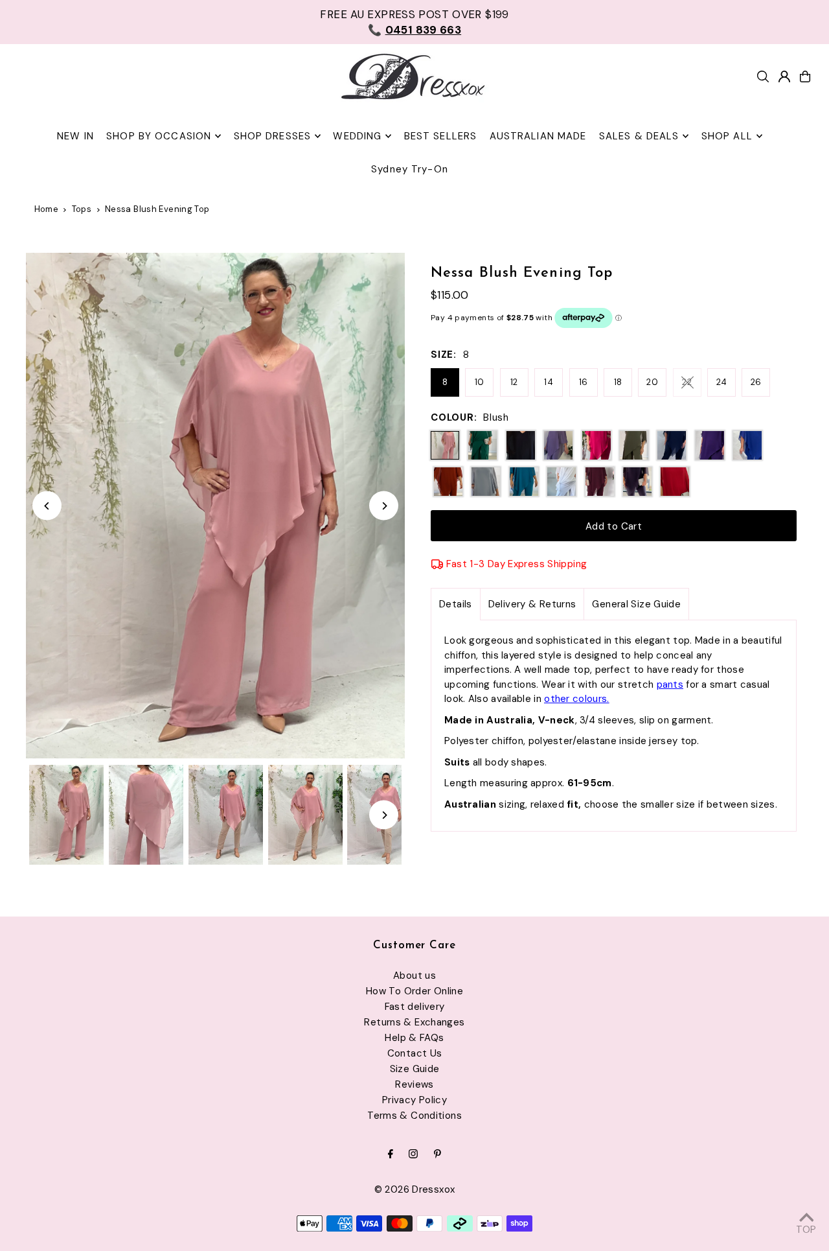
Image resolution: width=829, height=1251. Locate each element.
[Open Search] (763, 76)
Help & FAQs (414, 1037)
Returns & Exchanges (414, 1022)
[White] (561, 481)
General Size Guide (636, 604)
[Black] (520, 445)
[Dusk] (558, 445)
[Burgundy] (599, 481)
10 (479, 382)
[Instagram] (413, 1154)
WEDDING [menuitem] (357, 136)
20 (652, 382)
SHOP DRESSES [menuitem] (273, 136)
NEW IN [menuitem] (75, 136)
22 (687, 382)
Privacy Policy (414, 1099)
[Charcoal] (637, 481)
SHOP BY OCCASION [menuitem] (158, 136)
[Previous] (47, 505)
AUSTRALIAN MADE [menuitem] (538, 136)
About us (414, 975)
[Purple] (710, 445)
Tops (82, 209)
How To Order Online (414, 991)
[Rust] (448, 481)
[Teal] (524, 481)
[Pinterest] (437, 1154)
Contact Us (414, 1053)
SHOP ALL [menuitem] (727, 136)
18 (618, 382)
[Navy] (671, 445)
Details (455, 604)
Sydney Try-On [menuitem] (409, 169)
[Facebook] (390, 1154)
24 (721, 382)
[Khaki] (634, 445)
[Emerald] (482, 445)
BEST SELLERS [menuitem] (440, 136)
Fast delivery (415, 1006)
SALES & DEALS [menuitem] (639, 136)
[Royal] (747, 445)
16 (583, 382)
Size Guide (415, 1068)
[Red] (675, 481)
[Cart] (805, 76)
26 (756, 382)
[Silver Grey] (485, 481)
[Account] (784, 76)
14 (548, 382)
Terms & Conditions (414, 1115)
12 (514, 382)
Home (46, 209)
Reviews (414, 1084)
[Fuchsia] (596, 445)
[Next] (383, 505)
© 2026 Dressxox (414, 1189)
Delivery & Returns (532, 604)
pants (670, 684)
